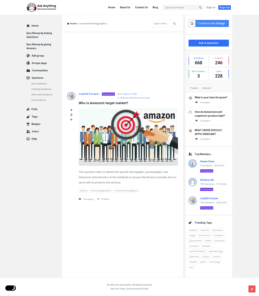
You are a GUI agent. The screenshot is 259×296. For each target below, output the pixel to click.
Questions (38, 77)
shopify (193, 261)
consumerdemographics (126, 190)
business (205, 230)
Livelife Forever (89, 93)
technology (214, 261)
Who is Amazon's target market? (103, 103)
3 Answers (205, 120)
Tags (35, 116)
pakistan (206, 246)
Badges (36, 124)
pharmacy (194, 256)
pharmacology (216, 251)
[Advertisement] (122, 62)
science (216, 256)
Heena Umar (207, 161)
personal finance (197, 251)
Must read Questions (42, 94)
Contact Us (141, 7)
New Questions (39, 83)
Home (111, 7)
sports (203, 261)
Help (34, 138)
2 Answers (205, 139)
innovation (220, 240)
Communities (40, 70)
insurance (194, 246)
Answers (206, 88)
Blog (155, 7)
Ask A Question (208, 43)
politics (206, 256)
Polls (34, 109)
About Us (125, 7)
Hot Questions (38, 100)
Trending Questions (41, 89)
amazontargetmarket (101, 190)
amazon (84, 190)
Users (35, 131)
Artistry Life (207, 179)
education (218, 235)
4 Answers (205, 102)
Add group (38, 55)
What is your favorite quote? (211, 97)
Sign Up (225, 7)
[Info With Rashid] (44, 7)
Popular (194, 88)
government (196, 240)
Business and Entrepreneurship (135, 97)
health (208, 240)
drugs (192, 235)
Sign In (210, 7)
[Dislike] (71, 119)
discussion (217, 230)
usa (191, 267)
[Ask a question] (251, 288)
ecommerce (204, 235)
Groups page (39, 63)
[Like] (71, 109)
